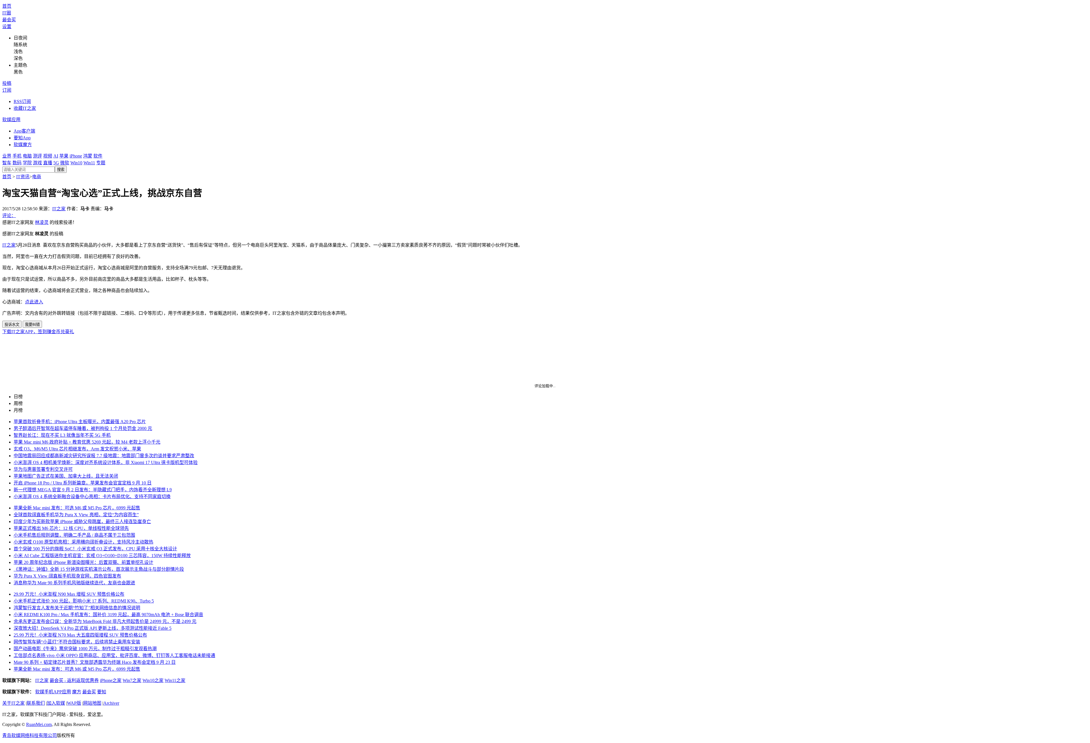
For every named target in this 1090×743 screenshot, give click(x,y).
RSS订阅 (22, 101)
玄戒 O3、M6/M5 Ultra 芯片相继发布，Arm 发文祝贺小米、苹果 (77, 448)
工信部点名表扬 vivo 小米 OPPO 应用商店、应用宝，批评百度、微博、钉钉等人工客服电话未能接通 (114, 655)
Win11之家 (175, 680)
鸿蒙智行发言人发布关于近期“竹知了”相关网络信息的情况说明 (77, 607)
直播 (47, 162)
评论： (9, 215)
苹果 (63, 156)
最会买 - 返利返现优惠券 (74, 680)
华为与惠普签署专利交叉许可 (43, 469)
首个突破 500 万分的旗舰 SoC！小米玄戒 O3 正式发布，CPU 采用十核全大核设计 (95, 548)
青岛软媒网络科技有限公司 (29, 735)
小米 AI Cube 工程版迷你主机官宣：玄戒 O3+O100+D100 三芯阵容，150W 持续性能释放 (102, 555)
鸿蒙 (87, 156)
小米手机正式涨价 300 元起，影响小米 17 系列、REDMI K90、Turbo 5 (84, 601)
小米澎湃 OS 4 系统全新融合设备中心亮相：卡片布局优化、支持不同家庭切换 (92, 496)
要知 (101, 691)
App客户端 (24, 131)
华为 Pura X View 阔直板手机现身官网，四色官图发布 (67, 576)
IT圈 (6, 13)
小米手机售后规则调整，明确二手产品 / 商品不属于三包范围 (74, 535)
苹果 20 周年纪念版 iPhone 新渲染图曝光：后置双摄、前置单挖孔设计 (83, 562)
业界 (6, 156)
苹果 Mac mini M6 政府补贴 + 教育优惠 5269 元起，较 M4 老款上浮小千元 (87, 442)
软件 (97, 156)
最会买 (9, 19)
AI (55, 156)
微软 (64, 162)
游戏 (37, 162)
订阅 (6, 90)
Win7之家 (132, 680)
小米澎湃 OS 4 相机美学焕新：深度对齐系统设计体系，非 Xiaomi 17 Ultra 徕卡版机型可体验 (106, 462)
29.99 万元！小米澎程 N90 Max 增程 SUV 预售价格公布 (69, 594)
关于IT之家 (13, 703)
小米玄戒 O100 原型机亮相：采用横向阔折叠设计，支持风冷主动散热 (83, 542)
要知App (22, 137)
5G (56, 162)
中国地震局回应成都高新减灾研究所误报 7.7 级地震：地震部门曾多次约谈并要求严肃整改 (104, 455)
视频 (47, 156)
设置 (6, 26)
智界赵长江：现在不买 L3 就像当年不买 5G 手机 (62, 435)
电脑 (27, 156)
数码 (17, 162)
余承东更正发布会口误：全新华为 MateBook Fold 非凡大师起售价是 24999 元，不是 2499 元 (105, 621)
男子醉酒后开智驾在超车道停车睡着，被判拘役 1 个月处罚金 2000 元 (83, 428)
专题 (100, 162)
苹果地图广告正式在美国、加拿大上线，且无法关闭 (66, 476)
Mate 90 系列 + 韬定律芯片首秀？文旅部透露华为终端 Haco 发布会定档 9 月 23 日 (95, 662)
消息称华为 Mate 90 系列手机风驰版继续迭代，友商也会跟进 (74, 582)
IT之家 (59, 208)
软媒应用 (11, 119)
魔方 (76, 691)
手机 (17, 156)
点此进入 (34, 301)
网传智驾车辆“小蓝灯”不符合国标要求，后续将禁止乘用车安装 (77, 641)
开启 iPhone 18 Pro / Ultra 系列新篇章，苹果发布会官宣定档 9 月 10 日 (83, 482)
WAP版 (74, 703)
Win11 (89, 162)
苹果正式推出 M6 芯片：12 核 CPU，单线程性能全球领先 (71, 528)
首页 (6, 6)
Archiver (111, 703)
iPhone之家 (110, 680)
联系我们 (36, 703)
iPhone (76, 156)
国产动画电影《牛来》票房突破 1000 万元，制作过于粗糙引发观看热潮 (85, 648)
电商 (36, 176)
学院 (27, 162)
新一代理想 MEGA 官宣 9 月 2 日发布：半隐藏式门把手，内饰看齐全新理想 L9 (93, 489)
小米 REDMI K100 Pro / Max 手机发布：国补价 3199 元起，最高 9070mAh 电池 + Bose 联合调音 (108, 614)
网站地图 (92, 703)
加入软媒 (56, 703)
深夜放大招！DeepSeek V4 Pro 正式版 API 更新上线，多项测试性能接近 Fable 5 (92, 628)
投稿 (6, 83)
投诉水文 (12, 324)
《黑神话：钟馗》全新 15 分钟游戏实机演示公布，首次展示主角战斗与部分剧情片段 (99, 569)
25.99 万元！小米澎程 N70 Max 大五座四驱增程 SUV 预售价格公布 (80, 635)
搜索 (60, 169)
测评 (37, 156)
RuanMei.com (39, 724)
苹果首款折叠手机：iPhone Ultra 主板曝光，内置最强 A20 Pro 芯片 (80, 421)
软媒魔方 (23, 144)
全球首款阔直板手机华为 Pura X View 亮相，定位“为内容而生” (76, 514)
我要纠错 (32, 324)
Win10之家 (153, 680)
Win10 (76, 162)
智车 (6, 162)
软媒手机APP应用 (53, 691)
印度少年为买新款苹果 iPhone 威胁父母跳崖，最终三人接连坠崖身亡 (82, 521)
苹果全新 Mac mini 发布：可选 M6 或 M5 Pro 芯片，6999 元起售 (77, 507)
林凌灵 (42, 222)
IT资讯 (23, 176)
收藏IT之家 (25, 108)
